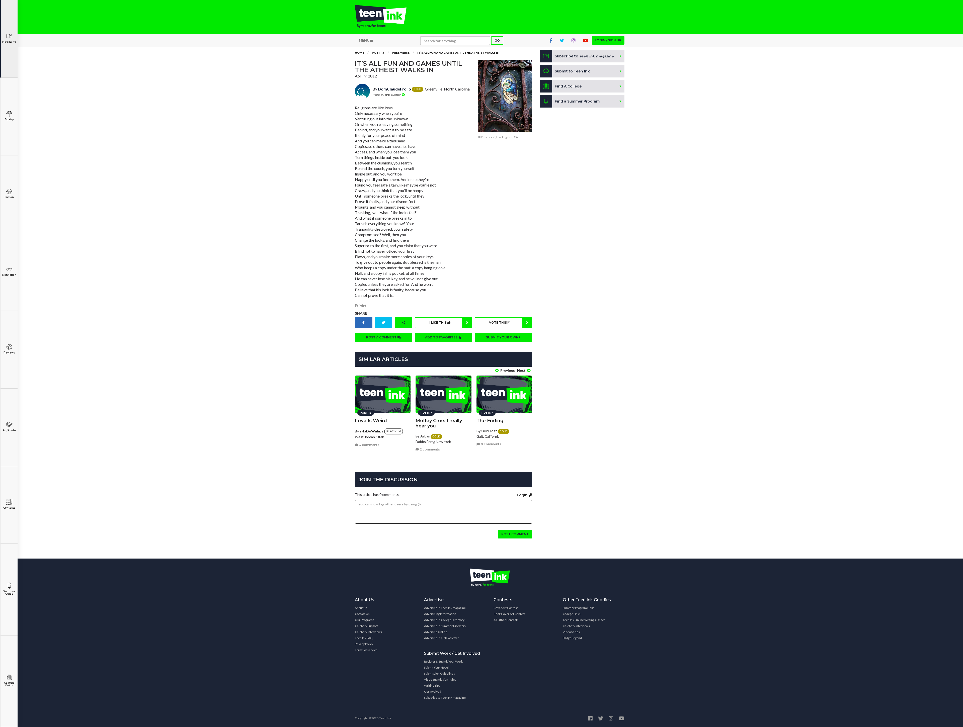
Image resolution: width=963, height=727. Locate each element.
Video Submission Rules (440, 679)
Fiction (9, 197)
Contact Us (362, 614)
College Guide (9, 684)
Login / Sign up (608, 40)
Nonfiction (9, 275)
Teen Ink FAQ (364, 638)
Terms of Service (366, 650)
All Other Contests (506, 620)
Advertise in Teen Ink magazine (445, 608)
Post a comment (381, 337)
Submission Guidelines (439, 673)
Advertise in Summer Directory (445, 626)
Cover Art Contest (506, 608)
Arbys (425, 436)
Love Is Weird (371, 420)
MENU (364, 40)
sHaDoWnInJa (371, 431)
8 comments (490, 444)
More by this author (387, 95)
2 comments (429, 449)
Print (362, 306)
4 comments (368, 445)
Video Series (571, 632)
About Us (361, 608)
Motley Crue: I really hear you (439, 423)
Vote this (508, 322)
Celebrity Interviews (368, 632)
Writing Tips (432, 685)
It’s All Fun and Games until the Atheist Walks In (458, 52)
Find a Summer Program (577, 101)
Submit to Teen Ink (572, 71)
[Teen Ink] (386, 16)
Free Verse (401, 52)
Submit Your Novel (436, 667)
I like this (448, 322)
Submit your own (502, 337)
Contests (9, 507)
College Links (572, 614)
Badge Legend (572, 638)
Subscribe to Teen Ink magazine (445, 697)
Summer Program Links (578, 608)
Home (359, 52)
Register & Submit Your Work (443, 661)
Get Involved (432, 691)
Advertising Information (440, 614)
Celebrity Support (366, 626)
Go (497, 40)
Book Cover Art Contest (509, 614)
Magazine (9, 41)
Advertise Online (435, 632)
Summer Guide (9, 592)
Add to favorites (441, 337)
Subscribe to (584, 56)
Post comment (515, 534)
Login (523, 495)
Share (361, 313)
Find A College (568, 86)
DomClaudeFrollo (394, 88)
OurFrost (489, 431)
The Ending (490, 420)
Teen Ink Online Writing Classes (584, 620)
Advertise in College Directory (444, 620)
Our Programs (364, 620)
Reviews (9, 352)
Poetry (9, 119)
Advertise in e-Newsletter (441, 638)
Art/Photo (9, 430)
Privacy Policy (364, 644)
